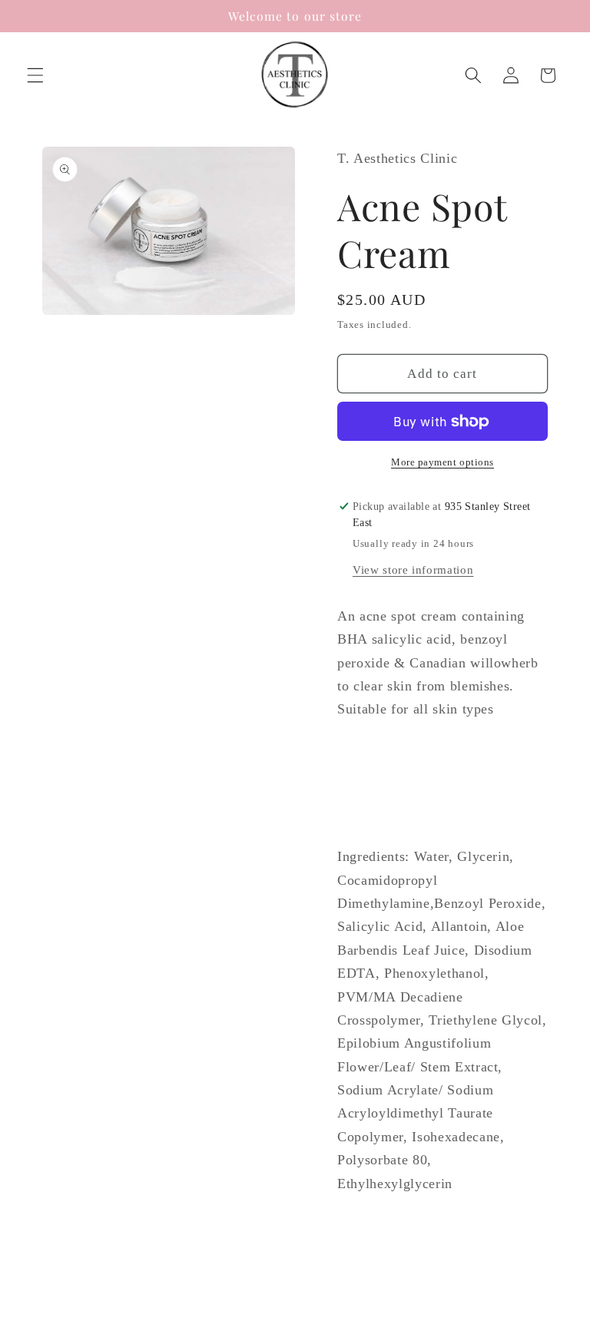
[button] (35, 75)
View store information (413, 569)
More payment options (442, 462)
